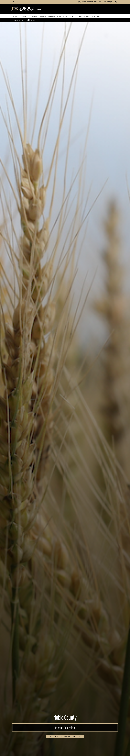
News (84, 2)
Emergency (110, 2)
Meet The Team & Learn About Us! (65, 736)
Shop (95, 2)
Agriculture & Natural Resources (33, 16)
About (15, 16)
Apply (79, 2)
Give (104, 2)
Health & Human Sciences (80, 16)
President (90, 2)
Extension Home (19, 20)
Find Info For (17, 2)
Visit (100, 2)
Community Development (57, 16)
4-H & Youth (96, 16)
